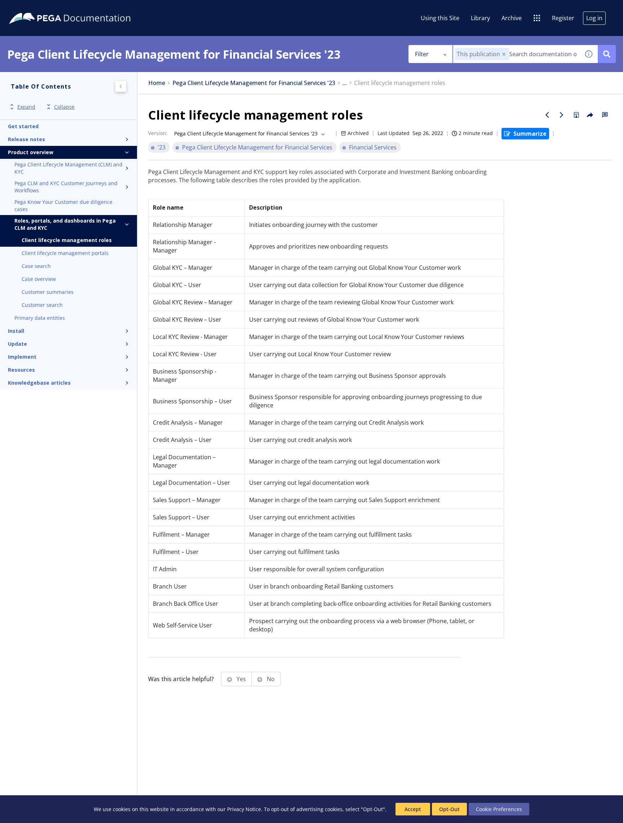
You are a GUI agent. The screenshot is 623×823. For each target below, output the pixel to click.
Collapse (64, 106)
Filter (422, 54)
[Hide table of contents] (120, 86)
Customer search (42, 304)
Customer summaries (48, 292)
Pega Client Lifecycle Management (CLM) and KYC (68, 168)
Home (156, 83)
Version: (158, 133)
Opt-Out (449, 809)
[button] (504, 54)
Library (480, 18)
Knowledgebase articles (39, 382)
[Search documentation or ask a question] (607, 54)
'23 (161, 147)
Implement (22, 356)
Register (563, 18)
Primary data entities (39, 317)
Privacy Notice (244, 809)
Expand (26, 106)
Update (17, 343)
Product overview (30, 152)
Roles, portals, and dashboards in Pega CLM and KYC (65, 224)
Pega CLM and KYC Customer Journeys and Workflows (66, 187)
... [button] (345, 83)
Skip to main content (32, 8)
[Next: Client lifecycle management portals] (561, 115)
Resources (21, 369)
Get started (23, 126)
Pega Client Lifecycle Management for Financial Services (257, 147)
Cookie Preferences (499, 809)
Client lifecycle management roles (67, 240)
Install (16, 330)
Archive (512, 18)
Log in (594, 18)
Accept (413, 809)
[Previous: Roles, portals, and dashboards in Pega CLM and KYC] (547, 115)
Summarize (530, 134)
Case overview (39, 279)
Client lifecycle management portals (65, 253)
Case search (36, 266)
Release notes (26, 139)
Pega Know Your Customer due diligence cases (63, 205)
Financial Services (373, 147)
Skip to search (87, 8)
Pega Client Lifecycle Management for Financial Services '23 (253, 83)
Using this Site (440, 18)
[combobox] (516, 54)
